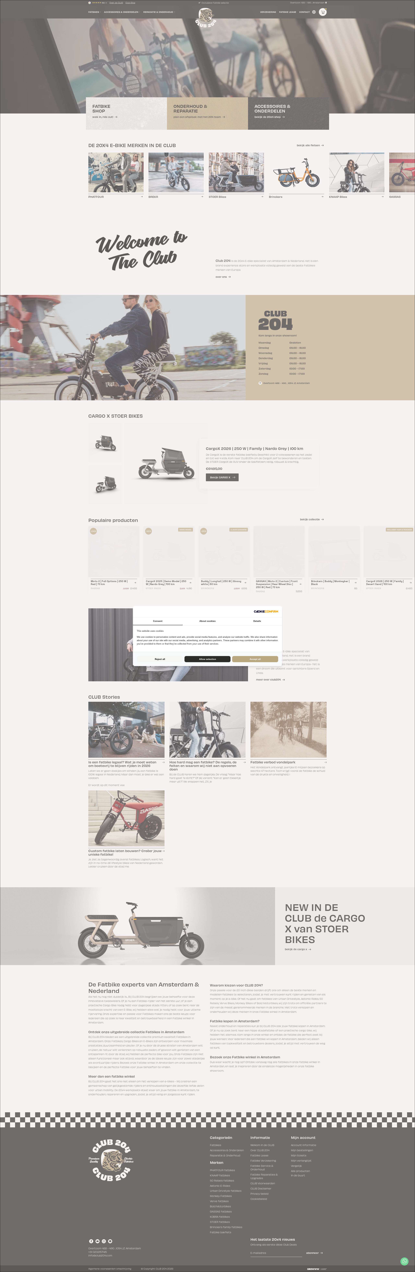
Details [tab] (257, 621)
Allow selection (207, 659)
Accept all (255, 659)
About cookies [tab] (207, 621)
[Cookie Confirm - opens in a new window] (266, 611)
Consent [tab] (157, 621)
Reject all (160, 659)
